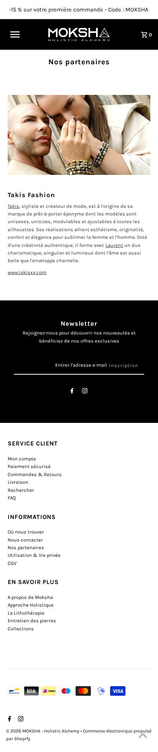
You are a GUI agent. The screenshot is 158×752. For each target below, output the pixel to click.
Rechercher (21, 490)
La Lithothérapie (26, 613)
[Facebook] (72, 392)
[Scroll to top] (142, 736)
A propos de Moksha (30, 597)
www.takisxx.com (27, 272)
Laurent (114, 245)
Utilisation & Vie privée (34, 555)
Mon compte (22, 459)
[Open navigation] (20, 34)
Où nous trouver (26, 532)
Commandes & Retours (35, 474)
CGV (12, 563)
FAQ (12, 498)
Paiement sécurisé (29, 466)
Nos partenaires (26, 547)
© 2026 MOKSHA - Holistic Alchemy (43, 731)
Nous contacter (25, 540)
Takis (13, 206)
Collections (21, 628)
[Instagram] (84, 392)
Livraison (18, 482)
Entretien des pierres (32, 620)
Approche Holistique (31, 605)
